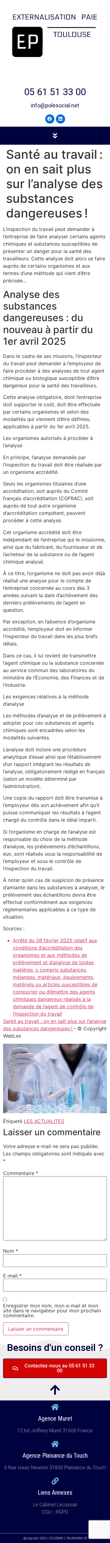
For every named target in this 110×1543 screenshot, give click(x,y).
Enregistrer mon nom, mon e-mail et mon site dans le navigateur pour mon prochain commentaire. (52, 1310)
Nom (10, 1250)
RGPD (62, 1512)
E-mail (12, 1275)
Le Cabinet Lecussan (55, 1505)
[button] (54, 135)
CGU (47, 1512)
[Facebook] (49, 119)
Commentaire (20, 1173)
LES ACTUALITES (44, 1121)
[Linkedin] (60, 119)
